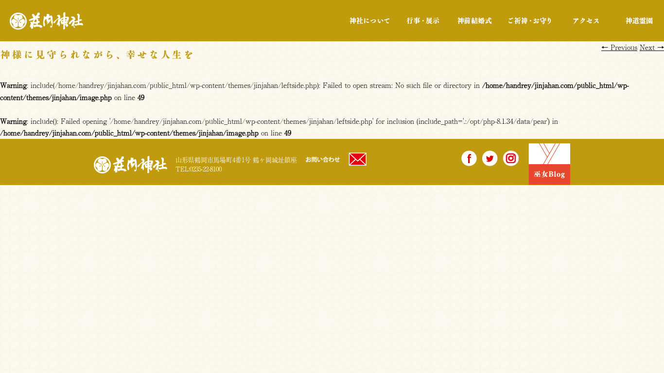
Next (652, 47)
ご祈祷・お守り (529, 20)
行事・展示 (423, 20)
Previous (619, 47)
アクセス (586, 20)
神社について (370, 20)
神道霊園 (638, 20)
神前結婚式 (474, 20)
